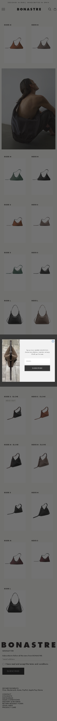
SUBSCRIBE (37, 368)
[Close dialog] (53, 341)
